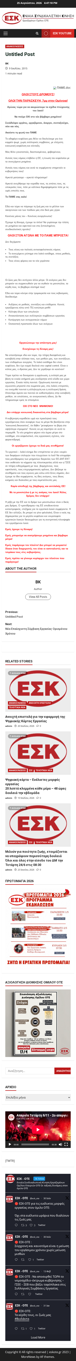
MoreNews (28, 1357)
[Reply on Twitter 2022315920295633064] (17, 1294)
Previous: (14, 614)
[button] (5, 33)
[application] (38, 1129)
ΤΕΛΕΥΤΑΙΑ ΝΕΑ (17, 707)
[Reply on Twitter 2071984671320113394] (17, 1260)
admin (8, 725)
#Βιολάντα (22, 1319)
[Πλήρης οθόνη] (66, 1144)
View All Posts (38, 597)
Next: (36, 628)
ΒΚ (6, 63)
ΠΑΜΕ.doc (64, 88)
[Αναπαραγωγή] (10, 1144)
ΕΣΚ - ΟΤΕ (21, 1198)
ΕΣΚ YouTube (62, 33)
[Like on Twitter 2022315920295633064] (30, 1294)
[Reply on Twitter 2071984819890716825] (17, 1225)
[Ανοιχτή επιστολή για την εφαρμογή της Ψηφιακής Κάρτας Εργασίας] (38, 690)
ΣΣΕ (31, 770)
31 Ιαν (46, 1305)
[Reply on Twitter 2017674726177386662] (17, 1329)
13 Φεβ (47, 1271)
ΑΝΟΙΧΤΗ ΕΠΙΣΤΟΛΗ (40, 702)
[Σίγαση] (60, 1144)
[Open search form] (37, 33)
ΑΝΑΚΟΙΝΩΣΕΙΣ (14, 46)
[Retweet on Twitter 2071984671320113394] (23, 1260)
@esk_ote (34, 1198)
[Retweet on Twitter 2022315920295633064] (23, 1294)
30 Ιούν (47, 1198)
